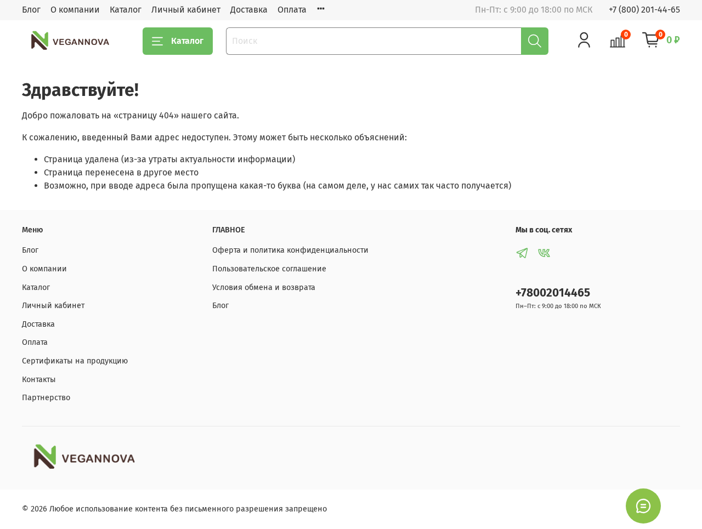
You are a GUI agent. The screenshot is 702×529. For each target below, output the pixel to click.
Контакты (39, 379)
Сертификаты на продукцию (75, 361)
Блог (31, 9)
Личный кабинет (185, 9)
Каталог (125, 9)
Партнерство (46, 397)
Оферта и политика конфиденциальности (290, 250)
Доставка (249, 9)
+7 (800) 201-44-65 (644, 9)
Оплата (292, 9)
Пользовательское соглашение (269, 269)
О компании (75, 9)
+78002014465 (553, 293)
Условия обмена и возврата (263, 287)
